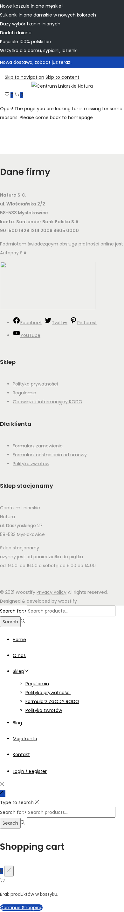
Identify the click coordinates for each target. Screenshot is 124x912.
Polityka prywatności (35, 384)
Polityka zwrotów (31, 463)
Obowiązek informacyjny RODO (47, 402)
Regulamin (24, 393)
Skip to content (62, 77)
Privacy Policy (51, 592)
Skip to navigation (24, 77)
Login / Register (30, 771)
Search (10, 622)
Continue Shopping (21, 907)
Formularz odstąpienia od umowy (50, 455)
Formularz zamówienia (38, 446)
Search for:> (13, 611)
